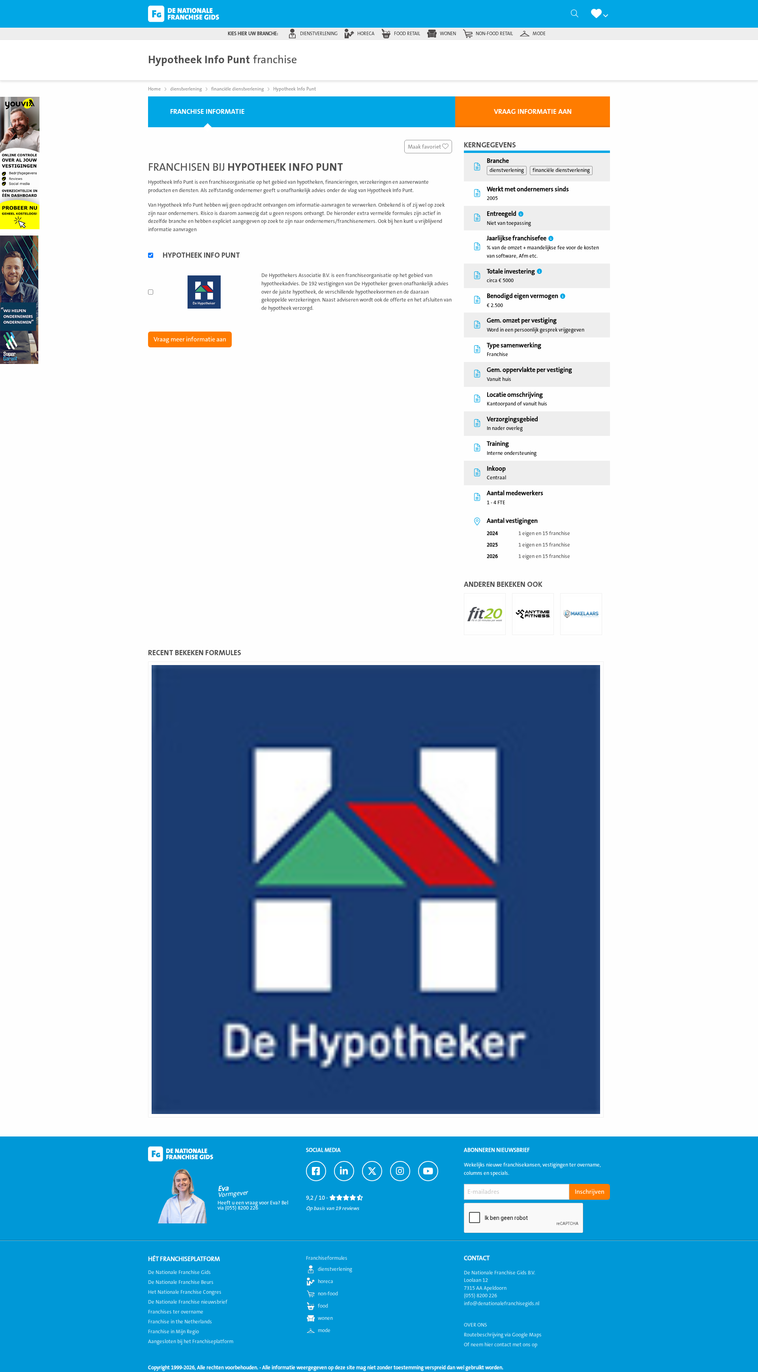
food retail (407, 33)
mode (539, 33)
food (323, 1306)
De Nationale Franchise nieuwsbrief (187, 1302)
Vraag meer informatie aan (190, 339)
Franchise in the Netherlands (180, 1322)
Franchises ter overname (175, 1312)
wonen (448, 33)
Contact (477, 1258)
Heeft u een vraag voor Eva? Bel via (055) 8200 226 (253, 1205)
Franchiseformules (326, 1258)
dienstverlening (319, 33)
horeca (365, 33)
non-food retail (494, 33)
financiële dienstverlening (561, 170)
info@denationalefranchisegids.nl (501, 1303)
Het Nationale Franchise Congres (184, 1292)
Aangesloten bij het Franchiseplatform (190, 1341)
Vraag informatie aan (533, 111)
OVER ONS (475, 1325)
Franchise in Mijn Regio (173, 1331)
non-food (328, 1294)
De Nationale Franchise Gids (183, 14)
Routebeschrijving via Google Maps (503, 1335)
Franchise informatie (207, 111)
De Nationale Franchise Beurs (181, 1282)
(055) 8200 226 (480, 1295)
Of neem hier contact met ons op (500, 1345)
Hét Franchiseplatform (184, 1259)
